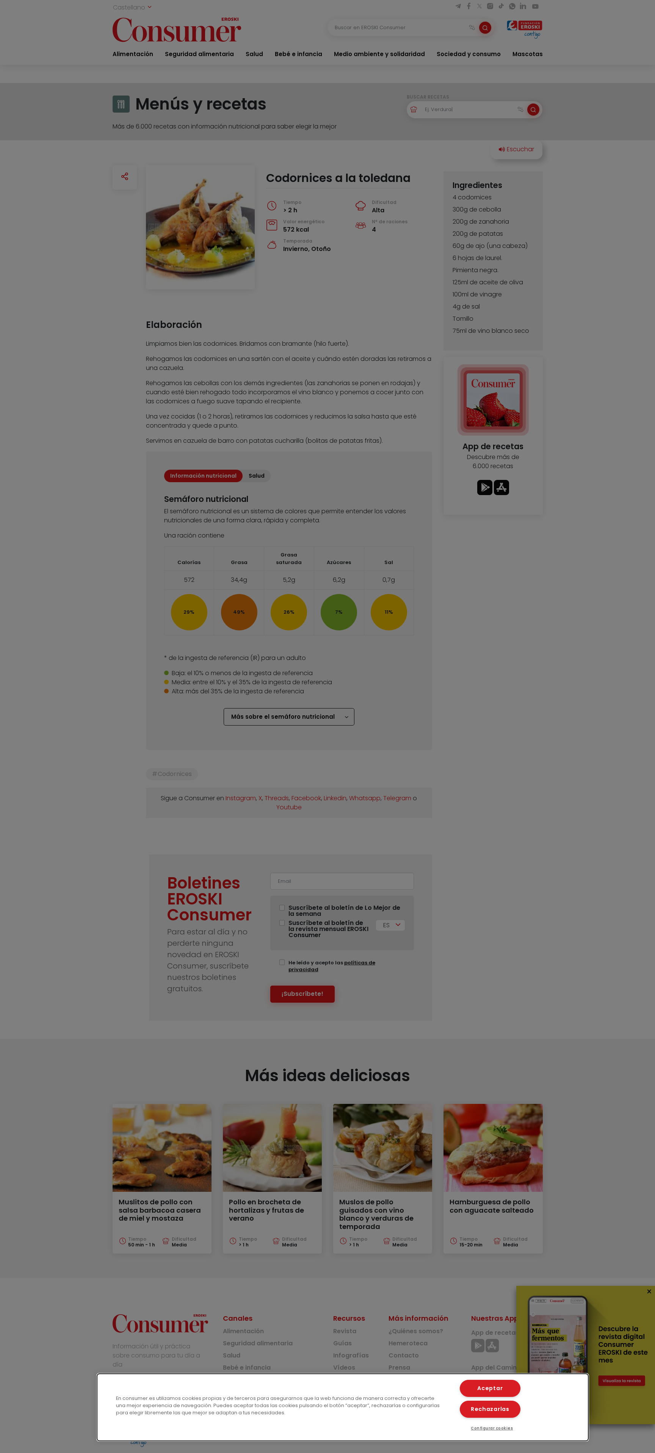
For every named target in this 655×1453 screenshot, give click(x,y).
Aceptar (490, 1388)
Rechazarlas (490, 1409)
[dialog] (342, 1407)
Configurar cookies (492, 1428)
